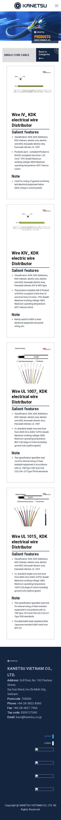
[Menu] (57, 6)
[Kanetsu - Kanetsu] (30, 5)
